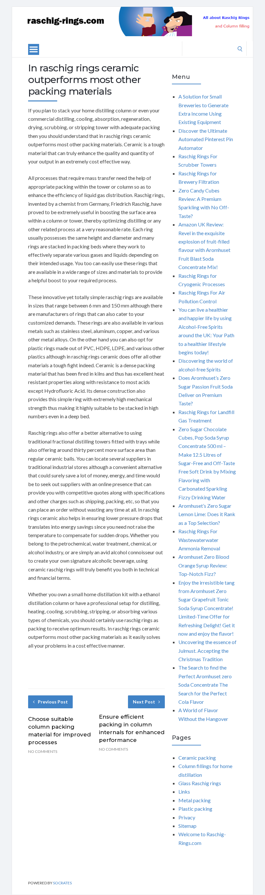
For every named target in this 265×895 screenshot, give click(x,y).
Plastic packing (195, 809)
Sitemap (187, 826)
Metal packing (194, 800)
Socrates (62, 882)
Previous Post (53, 701)
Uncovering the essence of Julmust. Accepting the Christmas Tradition (207, 650)
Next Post (144, 701)
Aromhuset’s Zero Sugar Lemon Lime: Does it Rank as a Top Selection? (206, 514)
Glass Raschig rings (199, 783)
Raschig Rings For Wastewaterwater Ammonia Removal (199, 539)
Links (184, 791)
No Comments (42, 751)
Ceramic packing (197, 758)
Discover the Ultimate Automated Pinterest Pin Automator (205, 139)
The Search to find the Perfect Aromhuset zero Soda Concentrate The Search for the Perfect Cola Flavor (205, 684)
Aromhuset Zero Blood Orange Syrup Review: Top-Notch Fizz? (203, 565)
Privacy (186, 817)
